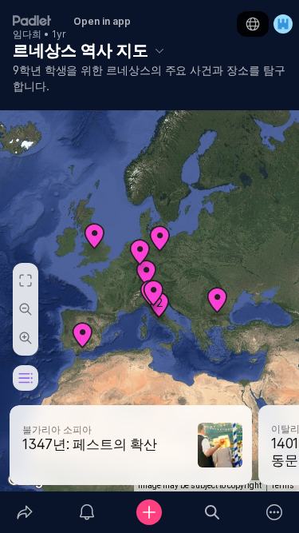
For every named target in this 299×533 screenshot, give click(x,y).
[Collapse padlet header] (159, 50)
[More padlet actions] (274, 512)
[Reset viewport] (25, 280)
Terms (282, 485)
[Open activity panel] (86, 512)
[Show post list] (25, 378)
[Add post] (149, 512)
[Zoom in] (25, 338)
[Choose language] (253, 24)
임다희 (27, 34)
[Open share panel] (24, 512)
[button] (217, 306)
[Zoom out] (25, 309)
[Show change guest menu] (283, 24)
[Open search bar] (212, 512)
